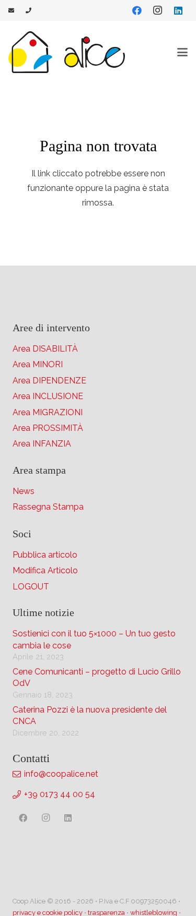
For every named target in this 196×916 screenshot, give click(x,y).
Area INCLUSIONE (48, 396)
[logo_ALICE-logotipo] (94, 52)
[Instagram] (157, 10)
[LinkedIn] (178, 10)
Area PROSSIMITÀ (48, 428)
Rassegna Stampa (48, 507)
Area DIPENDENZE (49, 380)
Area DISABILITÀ (45, 349)
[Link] (11, 10)
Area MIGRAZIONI (48, 412)
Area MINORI (38, 364)
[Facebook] (137, 10)
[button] (182, 52)
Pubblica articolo (45, 555)
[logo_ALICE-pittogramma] (30, 52)
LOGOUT (31, 587)
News (23, 491)
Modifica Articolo (45, 570)
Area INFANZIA (42, 444)
